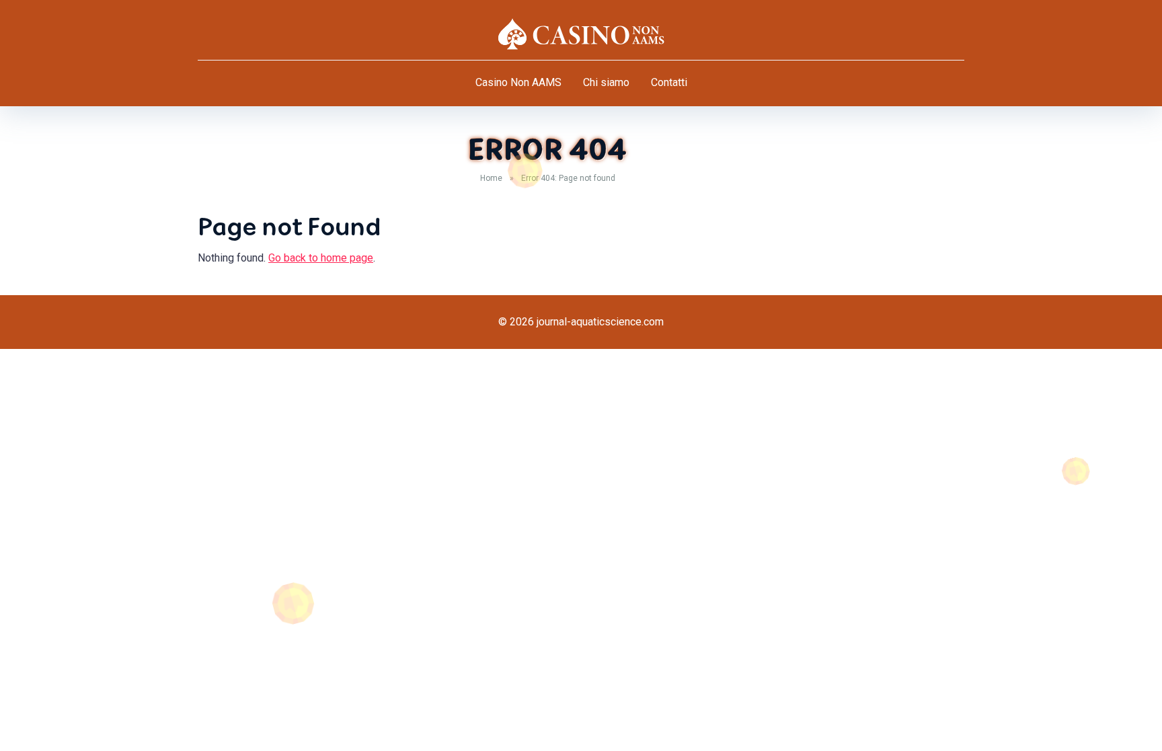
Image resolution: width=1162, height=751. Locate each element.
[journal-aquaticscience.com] (581, 33)
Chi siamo (606, 82)
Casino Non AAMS (518, 82)
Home (491, 178)
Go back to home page (320, 257)
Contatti (669, 82)
